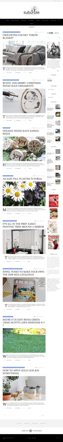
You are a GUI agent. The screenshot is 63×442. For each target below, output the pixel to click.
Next (43, 415)
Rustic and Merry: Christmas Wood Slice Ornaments (22, 84)
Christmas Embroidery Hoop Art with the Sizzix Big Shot (50, 161)
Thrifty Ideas (45, 20)
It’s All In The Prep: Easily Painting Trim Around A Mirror (23, 225)
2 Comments (17, 360)
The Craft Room (15, 20)
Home (7, 20)
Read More (9, 72)
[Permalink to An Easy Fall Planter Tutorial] (24, 194)
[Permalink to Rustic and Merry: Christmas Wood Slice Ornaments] (24, 101)
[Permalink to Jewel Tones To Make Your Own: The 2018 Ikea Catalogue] (24, 289)
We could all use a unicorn (50, 154)
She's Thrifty (8, 220)
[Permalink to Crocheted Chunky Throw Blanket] (24, 53)
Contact (31, 23)
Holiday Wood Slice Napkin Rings (21, 132)
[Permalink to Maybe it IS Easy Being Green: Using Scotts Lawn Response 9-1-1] (24, 340)
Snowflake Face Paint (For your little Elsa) (50, 170)
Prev (5, 415)
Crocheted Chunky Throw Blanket (20, 36)
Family (4, 220)
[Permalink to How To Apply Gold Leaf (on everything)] (24, 388)
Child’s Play (54, 20)
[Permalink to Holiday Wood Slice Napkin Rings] (24, 148)
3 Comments (17, 213)
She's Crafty (5, 367)
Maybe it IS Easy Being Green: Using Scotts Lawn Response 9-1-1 (24, 322)
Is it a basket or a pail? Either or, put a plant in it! (50, 133)
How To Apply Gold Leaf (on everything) (21, 372)
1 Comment (17, 261)
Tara (36, 32)
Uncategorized (6, 127)
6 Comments (17, 408)
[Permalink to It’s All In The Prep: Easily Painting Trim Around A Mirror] (24, 241)
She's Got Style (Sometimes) (11, 268)
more (58, 70)
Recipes (38, 20)
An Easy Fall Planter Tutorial (22, 178)
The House (23, 20)
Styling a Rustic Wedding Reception (50, 184)
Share (30, 72)
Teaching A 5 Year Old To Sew (50, 177)
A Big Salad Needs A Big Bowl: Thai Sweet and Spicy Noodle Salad (50, 117)
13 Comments (17, 120)
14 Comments (17, 72)
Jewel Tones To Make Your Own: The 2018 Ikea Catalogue (24, 273)
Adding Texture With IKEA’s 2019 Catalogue (50, 109)
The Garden (31, 20)
